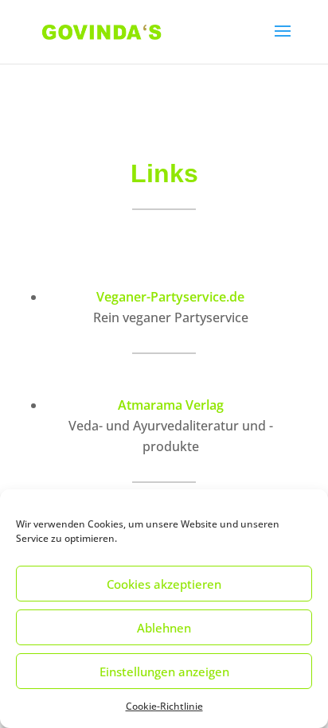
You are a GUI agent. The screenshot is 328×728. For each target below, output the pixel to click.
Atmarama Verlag (171, 405)
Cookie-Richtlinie (164, 706)
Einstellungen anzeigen (164, 671)
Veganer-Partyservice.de (170, 297)
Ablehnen (164, 628)
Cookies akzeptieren (164, 584)
